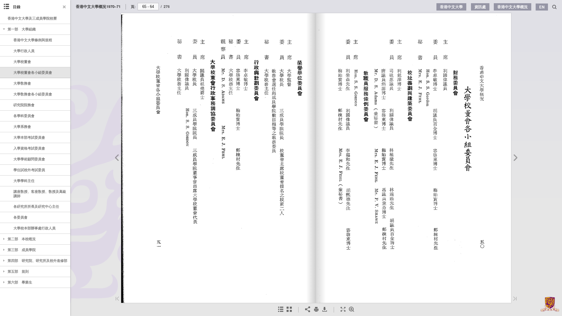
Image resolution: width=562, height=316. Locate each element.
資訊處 (480, 6)
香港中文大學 (451, 6)
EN (541, 7)
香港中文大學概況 (512, 6)
